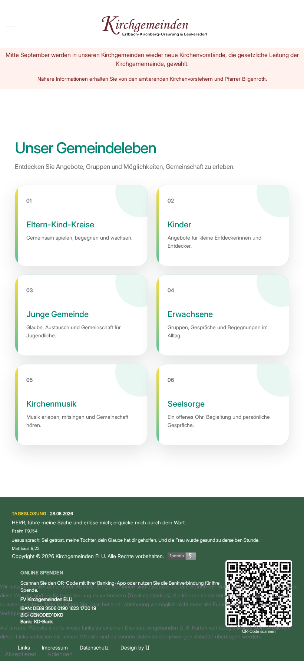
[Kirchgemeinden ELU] (152, 24)
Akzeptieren (20, 654)
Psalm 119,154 (24, 531)
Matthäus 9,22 (26, 548)
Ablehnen (60, 654)
